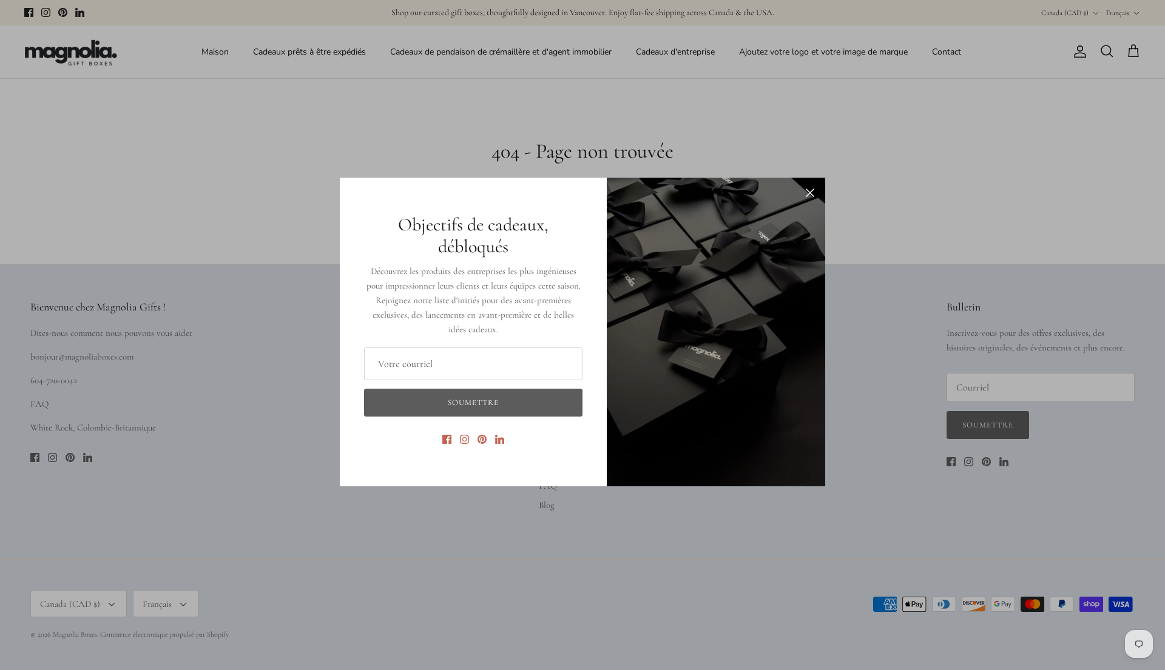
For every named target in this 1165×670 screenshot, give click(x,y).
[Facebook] (446, 439)
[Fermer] (810, 192)
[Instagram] (464, 439)
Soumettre (473, 402)
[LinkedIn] (499, 439)
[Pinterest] (482, 439)
